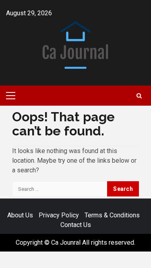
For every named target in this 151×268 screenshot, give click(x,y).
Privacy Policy (59, 215)
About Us (20, 215)
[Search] (139, 96)
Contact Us (75, 225)
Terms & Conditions (112, 215)
